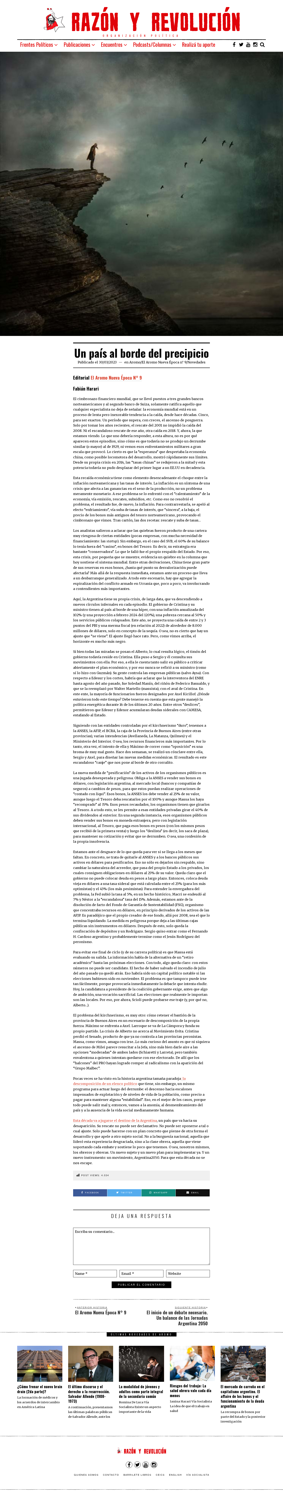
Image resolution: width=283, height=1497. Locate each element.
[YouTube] (248, 44)
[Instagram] (255, 44)
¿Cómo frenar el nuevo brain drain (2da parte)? (39, 1389)
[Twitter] (241, 44)
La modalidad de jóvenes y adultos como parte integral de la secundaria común (141, 1391)
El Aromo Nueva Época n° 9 (164, 362)
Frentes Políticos (36, 44)
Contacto (111, 1474)
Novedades (196, 362)
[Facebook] (234, 44)
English (175, 1474)
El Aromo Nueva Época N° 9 (116, 377)
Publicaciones (77, 44)
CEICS (160, 1474)
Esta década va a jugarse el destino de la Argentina (115, 1120)
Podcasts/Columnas (152, 44)
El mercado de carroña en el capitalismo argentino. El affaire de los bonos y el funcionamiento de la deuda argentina (243, 1396)
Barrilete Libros (137, 1474)
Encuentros (111, 44)
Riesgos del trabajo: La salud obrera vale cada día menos (190, 1390)
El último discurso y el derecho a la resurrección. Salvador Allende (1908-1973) (89, 1394)
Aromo (134, 362)
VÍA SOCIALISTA (197, 1474)
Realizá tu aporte (198, 44)
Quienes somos (86, 1474)
